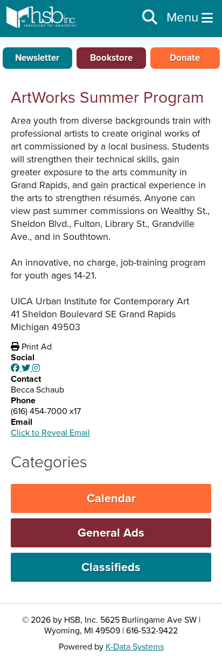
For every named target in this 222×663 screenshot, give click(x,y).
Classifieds (111, 567)
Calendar (111, 498)
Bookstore (111, 57)
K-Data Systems (135, 646)
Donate (185, 57)
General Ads (111, 533)
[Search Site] (149, 18)
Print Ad (35, 346)
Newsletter (37, 57)
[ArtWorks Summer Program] (16, 368)
